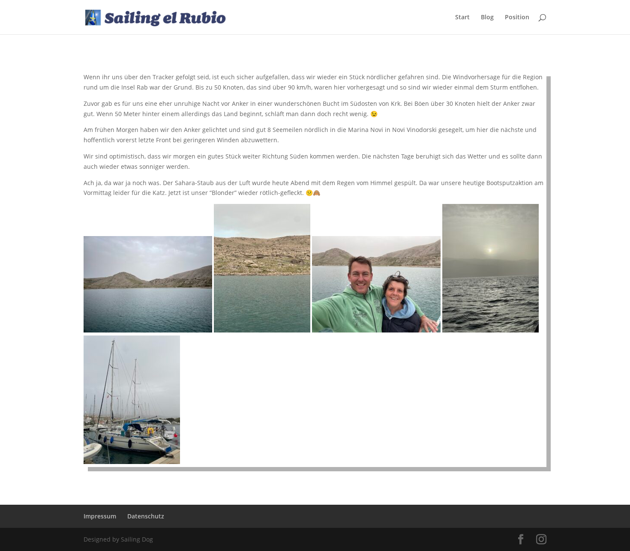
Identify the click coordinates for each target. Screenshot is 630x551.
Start (462, 17)
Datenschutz (145, 516)
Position (517, 17)
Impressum (100, 516)
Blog (487, 17)
